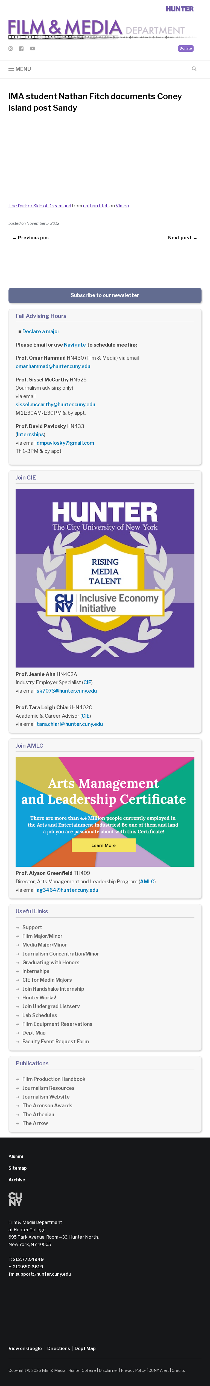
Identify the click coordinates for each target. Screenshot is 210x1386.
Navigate (75, 345)
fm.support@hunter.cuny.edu (39, 1274)
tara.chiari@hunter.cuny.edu (70, 724)
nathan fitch (96, 205)
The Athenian (38, 1114)
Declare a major (41, 331)
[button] (19, 69)
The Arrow (35, 1123)
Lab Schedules (39, 1015)
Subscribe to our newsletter (105, 295)
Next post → (183, 237)
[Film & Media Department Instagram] (10, 49)
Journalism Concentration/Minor (60, 954)
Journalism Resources (48, 1088)
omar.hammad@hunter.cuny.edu (53, 366)
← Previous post (31, 237)
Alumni (15, 1156)
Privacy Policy (133, 1370)
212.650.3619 (27, 1266)
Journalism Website (46, 1097)
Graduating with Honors (51, 962)
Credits (178, 1370)
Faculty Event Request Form (55, 1041)
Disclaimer (108, 1370)
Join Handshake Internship (53, 989)
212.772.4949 (28, 1259)
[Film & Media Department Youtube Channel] (32, 49)
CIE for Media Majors (47, 980)
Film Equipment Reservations (57, 1024)
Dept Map (34, 1033)
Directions (58, 1348)
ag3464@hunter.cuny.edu (67, 890)
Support (32, 927)
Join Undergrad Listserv (51, 1006)
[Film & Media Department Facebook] (21, 49)
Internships (30, 434)
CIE (87, 682)
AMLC (147, 881)
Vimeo (122, 205)
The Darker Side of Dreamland (39, 205)
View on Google (25, 1348)
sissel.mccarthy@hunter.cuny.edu (55, 404)
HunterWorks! (39, 997)
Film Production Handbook (54, 1079)
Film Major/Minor (42, 936)
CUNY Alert (158, 1370)
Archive (16, 1179)
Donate (186, 48)
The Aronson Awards (47, 1105)
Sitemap (17, 1168)
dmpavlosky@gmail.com (65, 443)
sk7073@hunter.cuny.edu (67, 691)
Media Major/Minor (44, 945)
